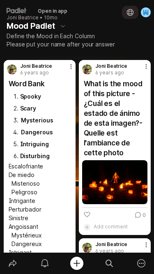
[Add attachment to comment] (87, 227)
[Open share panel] (13, 263)
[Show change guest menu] (146, 12)
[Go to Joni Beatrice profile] (12, 69)
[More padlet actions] (141, 263)
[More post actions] (66, 69)
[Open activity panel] (45, 263)
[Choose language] (130, 12)
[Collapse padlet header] (62, 25)
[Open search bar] (109, 263)
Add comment (111, 226)
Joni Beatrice (23, 18)
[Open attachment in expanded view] (114, 182)
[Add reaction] (87, 214)
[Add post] (77, 263)
